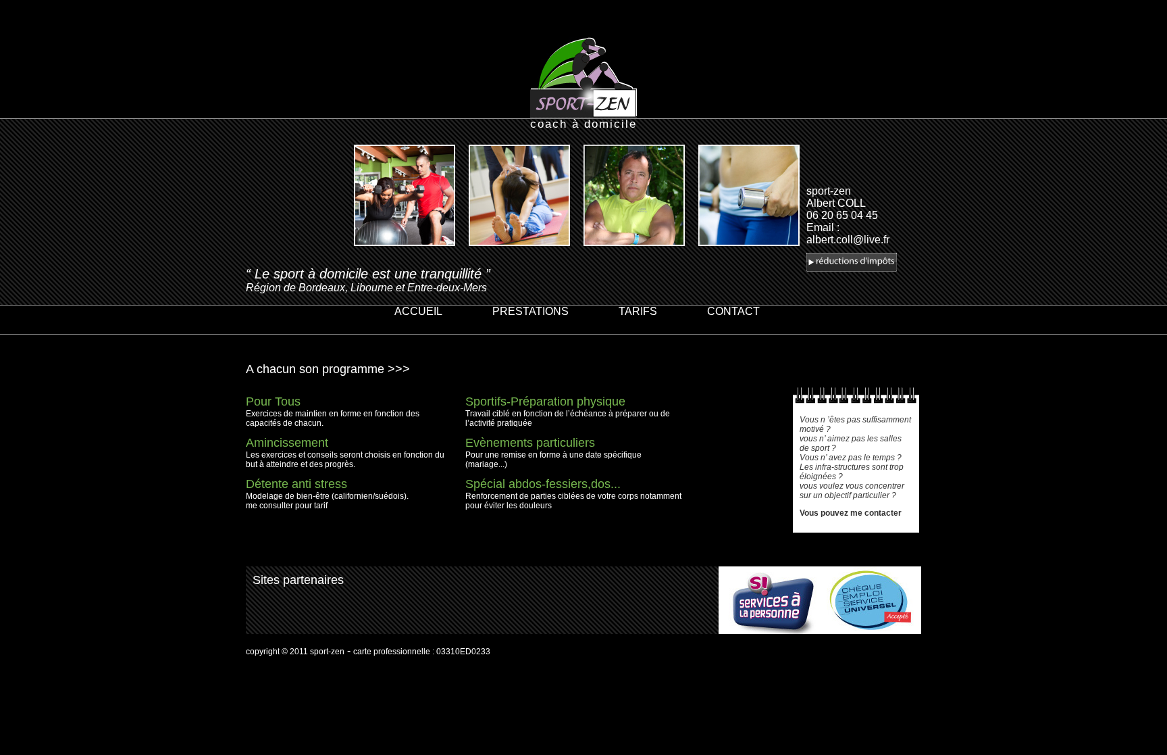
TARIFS (638, 311)
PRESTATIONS (530, 311)
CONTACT (733, 311)
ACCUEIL (418, 311)
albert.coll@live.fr (847, 239)
